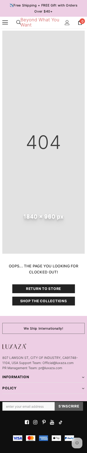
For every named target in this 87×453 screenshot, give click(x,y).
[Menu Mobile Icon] (5, 22)
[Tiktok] (59, 422)
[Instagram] (34, 422)
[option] (43, 328)
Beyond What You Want (39, 22)
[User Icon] (67, 22)
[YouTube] (51, 422)
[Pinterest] (43, 422)
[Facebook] (26, 422)
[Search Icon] (18, 22)
